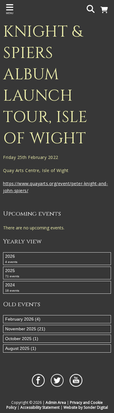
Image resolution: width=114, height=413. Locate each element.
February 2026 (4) (22, 319)
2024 (12, 287)
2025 (12, 273)
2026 (11, 259)
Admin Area (56, 402)
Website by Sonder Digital (86, 407)
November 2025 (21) (25, 328)
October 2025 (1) (21, 338)
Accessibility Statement (40, 407)
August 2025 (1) (20, 348)
